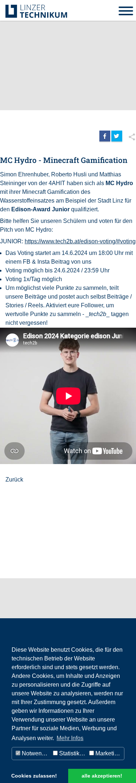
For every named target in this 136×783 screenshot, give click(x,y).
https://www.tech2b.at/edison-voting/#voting (80, 241)
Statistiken (72, 753)
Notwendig (35, 753)
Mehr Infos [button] (70, 738)
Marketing (107, 753)
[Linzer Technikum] (36, 11)
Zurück (14, 479)
